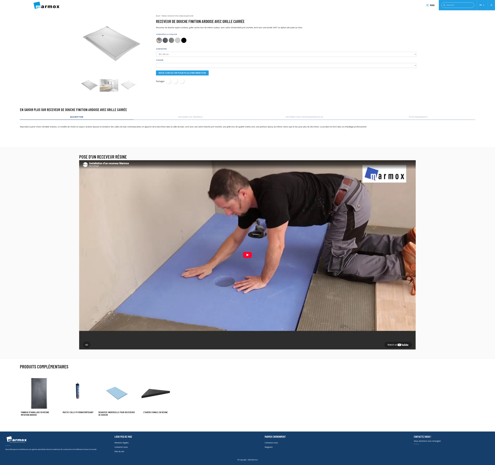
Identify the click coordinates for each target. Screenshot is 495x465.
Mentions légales (121, 442)
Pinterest (181, 81)
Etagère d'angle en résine (155, 412)
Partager (168, 81)
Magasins (269, 447)
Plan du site (119, 451)
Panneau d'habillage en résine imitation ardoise (35, 413)
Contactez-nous (121, 447)
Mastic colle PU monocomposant (78, 412)
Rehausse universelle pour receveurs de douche (116, 413)
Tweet (175, 81)
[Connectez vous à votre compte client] (491, 4)
